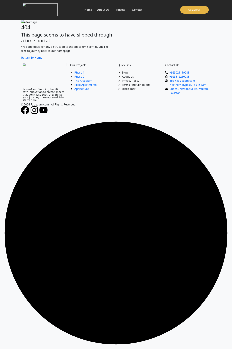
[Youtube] (43, 110)
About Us (103, 9)
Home (88, 9)
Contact (137, 9)
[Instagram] (34, 110)
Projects (119, 9)
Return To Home (31, 57)
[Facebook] (25, 110)
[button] (120, 10)
